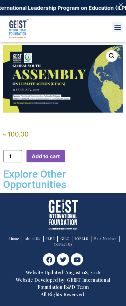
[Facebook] (49, 259)
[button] (117, 27)
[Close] (121, 5)
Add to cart (46, 156)
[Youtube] (77, 259)
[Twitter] (63, 259)
